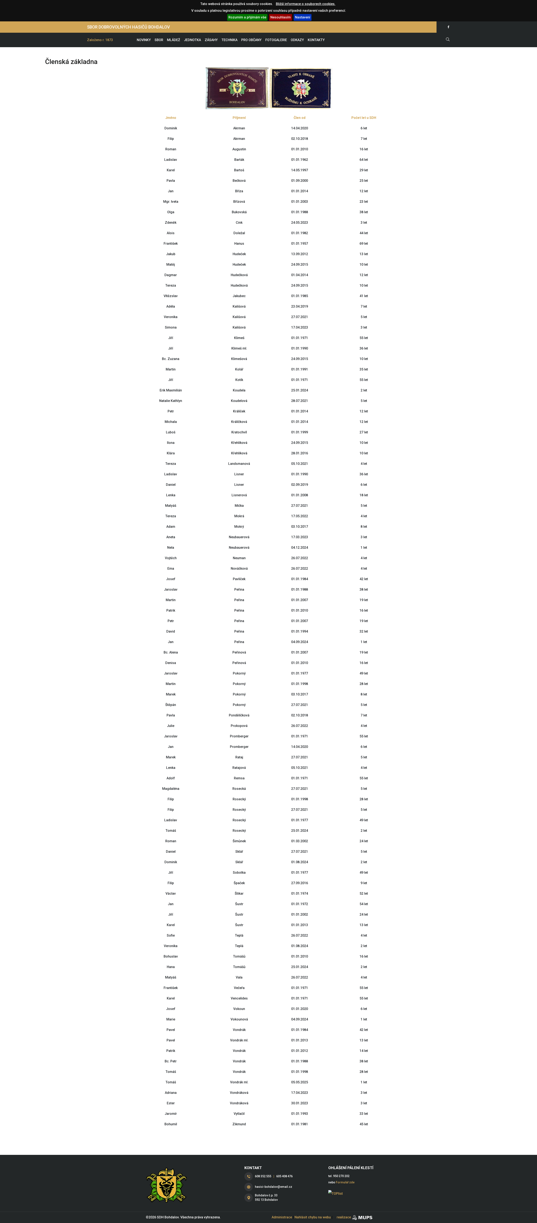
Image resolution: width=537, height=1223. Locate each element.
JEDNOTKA (192, 40)
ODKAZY (297, 40)
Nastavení (302, 17)
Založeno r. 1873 (100, 40)
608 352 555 (263, 1176)
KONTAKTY (316, 40)
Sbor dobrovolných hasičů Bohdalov (128, 27)
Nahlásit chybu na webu (313, 1217)
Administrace (282, 1217)
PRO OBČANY (251, 40)
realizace (344, 1217)
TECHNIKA (229, 40)
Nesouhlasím (280, 17)
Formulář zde (345, 1182)
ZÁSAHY (211, 40)
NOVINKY (144, 40)
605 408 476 (284, 1176)
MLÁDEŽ (173, 40)
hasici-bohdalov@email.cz (273, 1186)
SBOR (159, 40)
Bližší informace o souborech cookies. (305, 4)
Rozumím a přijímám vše (247, 17)
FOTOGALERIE (276, 40)
